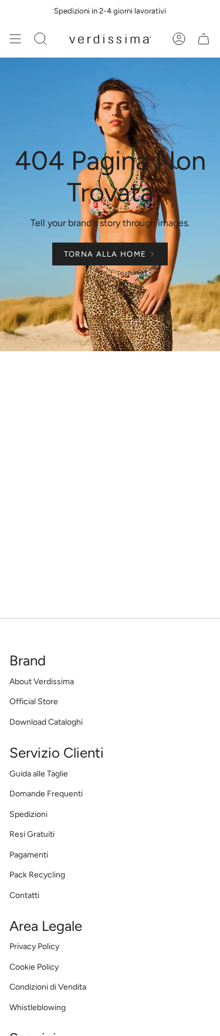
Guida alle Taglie (38, 774)
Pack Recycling (37, 875)
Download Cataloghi (46, 722)
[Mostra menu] (15, 38)
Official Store (33, 702)
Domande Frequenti (46, 794)
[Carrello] (203, 38)
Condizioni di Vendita (47, 987)
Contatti (24, 895)
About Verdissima (41, 682)
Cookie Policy (34, 967)
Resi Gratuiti (32, 834)
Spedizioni (28, 814)
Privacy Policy (34, 946)
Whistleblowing (37, 1008)
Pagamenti (28, 855)
